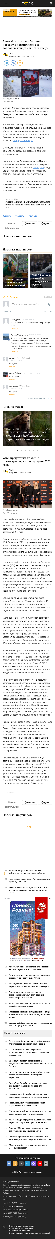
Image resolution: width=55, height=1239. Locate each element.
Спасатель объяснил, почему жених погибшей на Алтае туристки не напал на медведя (27, 435)
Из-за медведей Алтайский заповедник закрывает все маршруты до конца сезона (29, 1095)
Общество (13, 473)
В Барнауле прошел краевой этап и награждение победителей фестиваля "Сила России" (30, 1063)
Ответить (14, 328)
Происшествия (15, 56)
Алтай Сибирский (23, 358)
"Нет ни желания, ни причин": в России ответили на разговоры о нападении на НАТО (28, 890)
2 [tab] (21, 450)
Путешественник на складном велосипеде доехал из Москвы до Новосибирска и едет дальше (30, 1014)
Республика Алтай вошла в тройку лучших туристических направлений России (29, 1042)
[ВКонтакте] (13, 63)
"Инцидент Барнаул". (23, 140)
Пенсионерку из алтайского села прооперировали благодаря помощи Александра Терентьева (26, 995)
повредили (38, 167)
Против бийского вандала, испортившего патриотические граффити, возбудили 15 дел (27, 204)
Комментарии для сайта (40, 398)
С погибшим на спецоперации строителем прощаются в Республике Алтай (29, 976)
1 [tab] (17, 450)
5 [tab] (33, 450)
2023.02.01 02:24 (16, 388)
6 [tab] (37, 450)
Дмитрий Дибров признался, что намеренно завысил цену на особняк (30, 1024)
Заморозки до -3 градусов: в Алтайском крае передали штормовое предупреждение (30, 1121)
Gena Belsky (26, 386)
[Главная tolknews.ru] (27, 3)
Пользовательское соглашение (21, 1228)
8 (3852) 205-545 (12, 1210)
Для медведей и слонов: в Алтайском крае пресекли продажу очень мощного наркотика (29, 1075)
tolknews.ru (14, 1182)
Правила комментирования (19, 1231)
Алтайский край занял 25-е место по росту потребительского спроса (29, 1004)
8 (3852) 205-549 (12, 1213)
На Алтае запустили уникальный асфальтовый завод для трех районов (27, 871)
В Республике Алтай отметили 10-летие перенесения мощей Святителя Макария (29, 985)
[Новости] (29, 223)
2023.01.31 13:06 (34, 373)
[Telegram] (6, 63)
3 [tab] (25, 450)
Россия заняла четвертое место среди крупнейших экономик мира (27, 1104)
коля (25, 373)
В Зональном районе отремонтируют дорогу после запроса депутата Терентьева (30, 1112)
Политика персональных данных (21, 1226)
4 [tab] (29, 450)
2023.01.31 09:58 (16, 360)
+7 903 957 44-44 (12, 1203)
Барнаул (7, 216)
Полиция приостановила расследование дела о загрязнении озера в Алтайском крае (30, 1138)
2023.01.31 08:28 (35, 335)
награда (32, 216)
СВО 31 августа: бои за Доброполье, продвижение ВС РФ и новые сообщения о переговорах (29, 1052)
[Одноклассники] (20, 63)
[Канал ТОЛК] (45, 223)
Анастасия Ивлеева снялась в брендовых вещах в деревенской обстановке (29, 968)
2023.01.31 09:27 (28, 319)
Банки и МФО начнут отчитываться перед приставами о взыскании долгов (29, 1129)
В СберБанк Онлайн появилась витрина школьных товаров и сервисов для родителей (28, 1086)
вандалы (19, 216)
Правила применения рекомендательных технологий (29, 1233)
